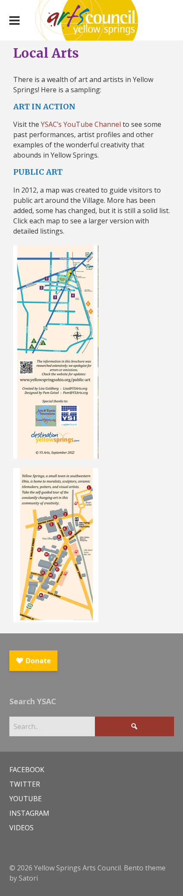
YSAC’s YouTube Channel (81, 124)
